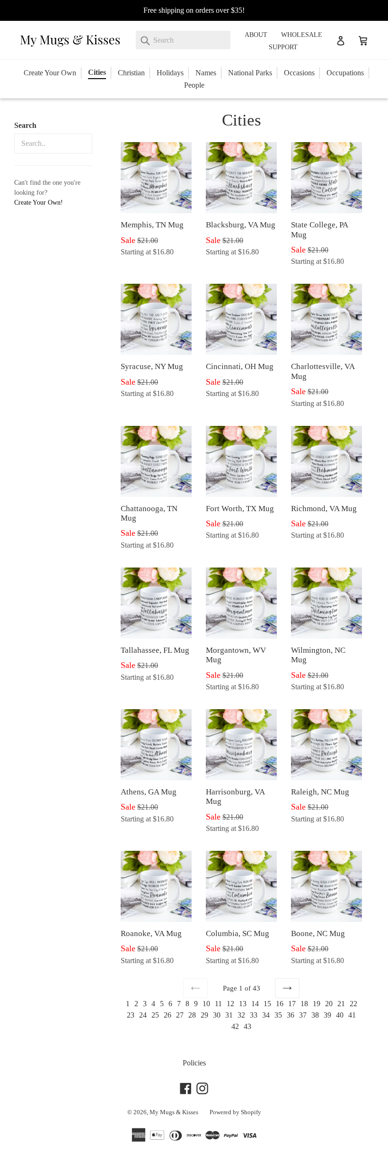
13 (243, 1004)
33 (253, 1015)
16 (279, 1004)
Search (25, 125)
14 (255, 1004)
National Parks (250, 73)
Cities (97, 72)
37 (303, 1015)
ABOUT (256, 34)
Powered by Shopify (235, 1112)
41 (352, 1015)
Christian (131, 73)
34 (266, 1015)
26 (167, 1015)
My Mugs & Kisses (174, 1112)
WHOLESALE (301, 34)
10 (206, 1004)
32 (241, 1015)
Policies (194, 1063)
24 (143, 1015)
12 (230, 1004)
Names (205, 73)
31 (229, 1015)
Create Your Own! (38, 202)
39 (327, 1015)
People (194, 85)
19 (316, 1004)
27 (180, 1015)
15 (267, 1004)
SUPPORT (283, 47)
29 (204, 1015)
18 (304, 1004)
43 (247, 1026)
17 (292, 1004)
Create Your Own (50, 73)
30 (216, 1015)
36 (290, 1015)
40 (340, 1015)
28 (192, 1015)
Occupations (345, 73)
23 (130, 1015)
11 (218, 1004)
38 (315, 1015)
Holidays (170, 73)
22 (353, 1004)
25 (155, 1015)
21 (341, 1004)
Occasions (299, 73)
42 (235, 1026)
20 (329, 1004)
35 (278, 1015)
